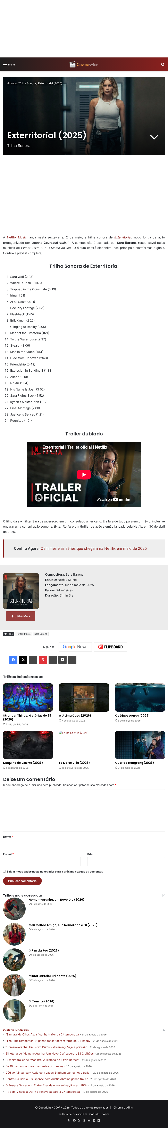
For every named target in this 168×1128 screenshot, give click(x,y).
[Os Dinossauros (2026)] (140, 697)
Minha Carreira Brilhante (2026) (52, 976)
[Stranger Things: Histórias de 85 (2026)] (28, 697)
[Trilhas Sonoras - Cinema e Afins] (84, 64)
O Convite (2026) (41, 1001)
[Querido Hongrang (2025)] (140, 745)
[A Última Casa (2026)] (84, 697)
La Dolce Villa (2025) (74, 763)
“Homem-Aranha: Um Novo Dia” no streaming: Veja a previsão (46, 1047)
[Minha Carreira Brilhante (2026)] (14, 985)
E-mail (8, 854)
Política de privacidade (73, 1114)
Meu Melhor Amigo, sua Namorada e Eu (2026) (63, 925)
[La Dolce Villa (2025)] (84, 745)
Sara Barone (40, 633)
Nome (8, 836)
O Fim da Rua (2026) (44, 950)
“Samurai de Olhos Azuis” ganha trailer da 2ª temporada (42, 1034)
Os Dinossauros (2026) (132, 715)
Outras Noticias (16, 1030)
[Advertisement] (84, 28)
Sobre (105, 1114)
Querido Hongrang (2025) (134, 763)
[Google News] (75, 646)
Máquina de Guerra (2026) (23, 763)
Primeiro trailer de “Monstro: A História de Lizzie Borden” (42, 1060)
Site (90, 854)
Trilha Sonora (27, 83)
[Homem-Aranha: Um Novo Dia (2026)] (14, 909)
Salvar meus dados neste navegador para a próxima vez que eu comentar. (55, 871)
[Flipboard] (110, 647)
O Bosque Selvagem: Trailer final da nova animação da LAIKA (46, 1085)
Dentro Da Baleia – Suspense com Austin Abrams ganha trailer (47, 1079)
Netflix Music (17, 237)
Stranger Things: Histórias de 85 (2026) (27, 717)
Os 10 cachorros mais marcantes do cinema (35, 1066)
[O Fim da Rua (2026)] (14, 959)
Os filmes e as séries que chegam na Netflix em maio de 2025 (94, 548)
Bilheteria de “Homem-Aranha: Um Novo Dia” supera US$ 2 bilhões (50, 1053)
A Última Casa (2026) (75, 715)
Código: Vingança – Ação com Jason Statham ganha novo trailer (48, 1072)
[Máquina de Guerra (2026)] (28, 745)
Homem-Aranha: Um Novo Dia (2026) (56, 900)
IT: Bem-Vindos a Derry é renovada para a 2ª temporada (43, 1091)
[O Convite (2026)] (14, 1010)
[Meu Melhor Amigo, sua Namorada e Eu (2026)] (14, 934)
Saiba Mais (22, 616)
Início (13, 83)
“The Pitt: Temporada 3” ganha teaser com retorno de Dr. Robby (48, 1040)
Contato (94, 1114)
